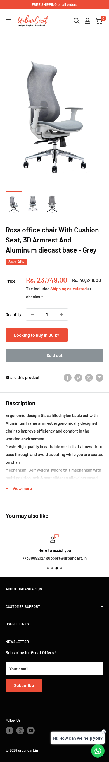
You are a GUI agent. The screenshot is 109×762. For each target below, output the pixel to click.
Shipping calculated (68, 288)
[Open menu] (8, 21)
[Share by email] (99, 377)
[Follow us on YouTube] (31, 730)
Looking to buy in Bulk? (36, 335)
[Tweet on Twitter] (89, 377)
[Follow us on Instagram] (20, 730)
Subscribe (24, 685)
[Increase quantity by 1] (62, 314)
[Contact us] (98, 751)
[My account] (87, 21)
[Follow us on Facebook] (9, 730)
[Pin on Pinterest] (78, 377)
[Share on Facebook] (68, 377)
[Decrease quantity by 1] (32, 314)
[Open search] (77, 21)
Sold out (54, 355)
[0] (98, 21)
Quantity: (14, 314)
